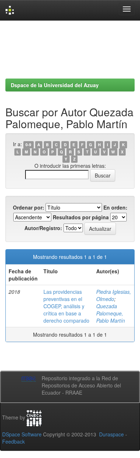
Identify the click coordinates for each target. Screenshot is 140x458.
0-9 (28, 144)
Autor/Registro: (43, 228)
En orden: (115, 207)
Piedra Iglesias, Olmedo (113, 295)
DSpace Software (22, 434)
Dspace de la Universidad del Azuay (55, 85)
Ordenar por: (28, 207)
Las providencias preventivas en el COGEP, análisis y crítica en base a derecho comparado (66, 306)
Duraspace (111, 434)
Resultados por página (81, 217)
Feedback (13, 441)
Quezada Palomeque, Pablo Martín (110, 313)
